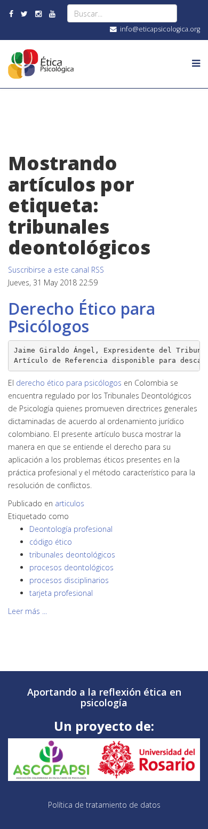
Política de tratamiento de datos (104, 805)
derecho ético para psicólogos (69, 383)
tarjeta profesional (61, 593)
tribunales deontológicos (72, 554)
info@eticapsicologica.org (160, 29)
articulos (69, 503)
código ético (50, 542)
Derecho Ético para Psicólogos (81, 317)
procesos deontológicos (71, 567)
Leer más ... (27, 611)
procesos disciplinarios (69, 580)
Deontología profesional (71, 529)
